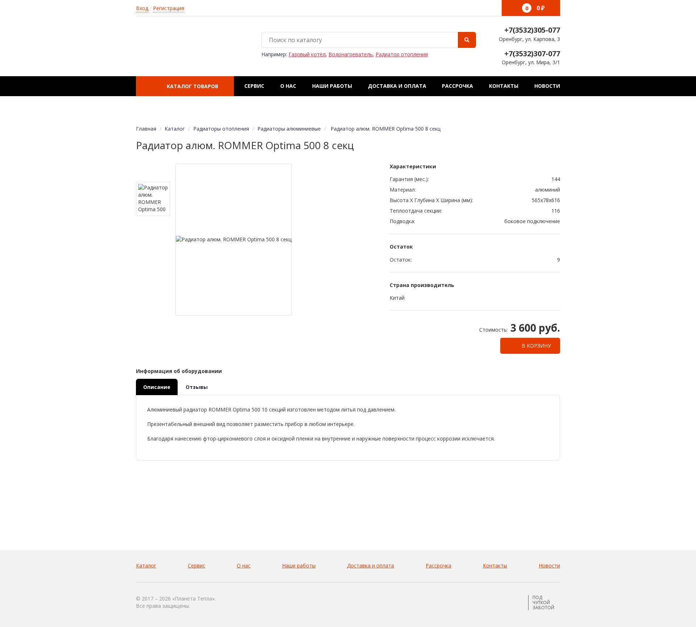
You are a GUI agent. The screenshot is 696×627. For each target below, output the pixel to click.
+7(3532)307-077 (532, 53)
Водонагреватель (350, 54)
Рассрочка (457, 85)
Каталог (146, 565)
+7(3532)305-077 (532, 30)
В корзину (535, 345)
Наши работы (332, 85)
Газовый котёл (307, 54)
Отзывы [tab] (197, 387)
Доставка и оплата (397, 85)
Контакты (503, 85)
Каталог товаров (191, 86)
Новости (547, 85)
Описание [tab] (156, 387)
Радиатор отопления (402, 54)
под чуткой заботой (543, 602)
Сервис (254, 85)
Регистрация (168, 8)
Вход (142, 8)
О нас (288, 85)
